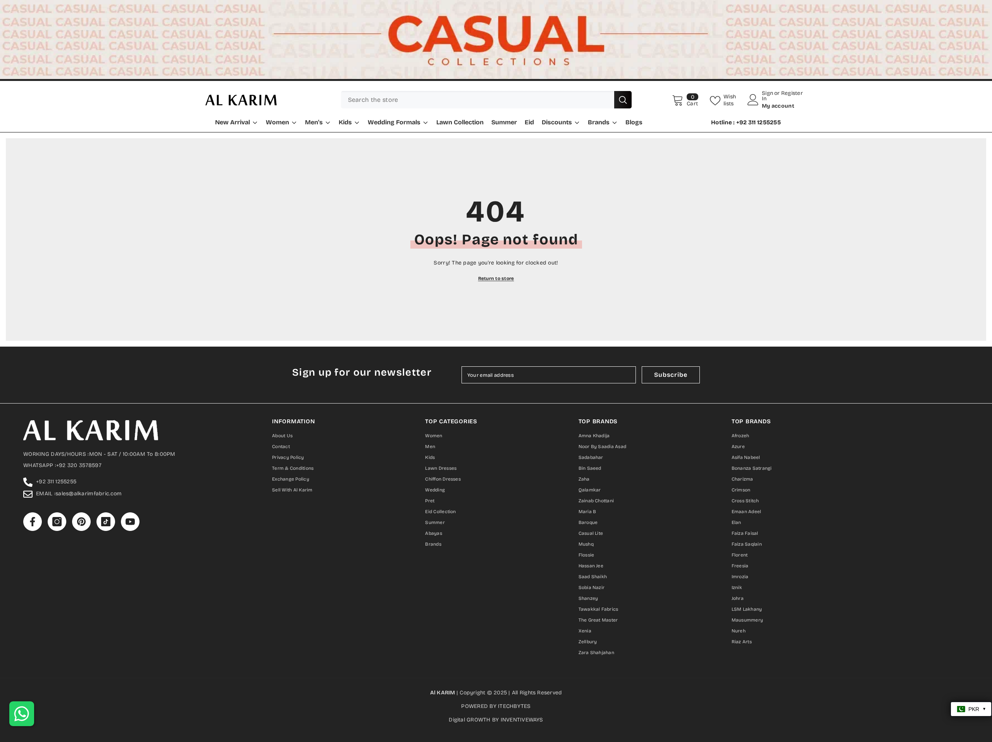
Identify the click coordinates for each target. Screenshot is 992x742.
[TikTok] (512, 436)
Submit (496, 403)
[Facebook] (463, 436)
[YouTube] (528, 436)
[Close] (586, 280)
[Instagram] (480, 436)
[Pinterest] (496, 436)
